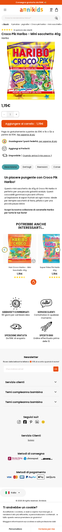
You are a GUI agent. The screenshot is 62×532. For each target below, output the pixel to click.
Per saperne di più (26, 134)
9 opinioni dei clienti (23, 30)
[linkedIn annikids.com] (37, 422)
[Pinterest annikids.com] (31, 422)
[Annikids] (31, 9)
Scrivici (31, 440)
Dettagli (27, 167)
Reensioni (42, 167)
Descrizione (10, 167)
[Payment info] (31, 477)
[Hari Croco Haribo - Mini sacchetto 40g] (19, 262)
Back (6, 24)
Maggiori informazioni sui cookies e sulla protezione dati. (29, 521)
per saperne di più (48, 141)
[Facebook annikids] (25, 422)
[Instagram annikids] (19, 422)
